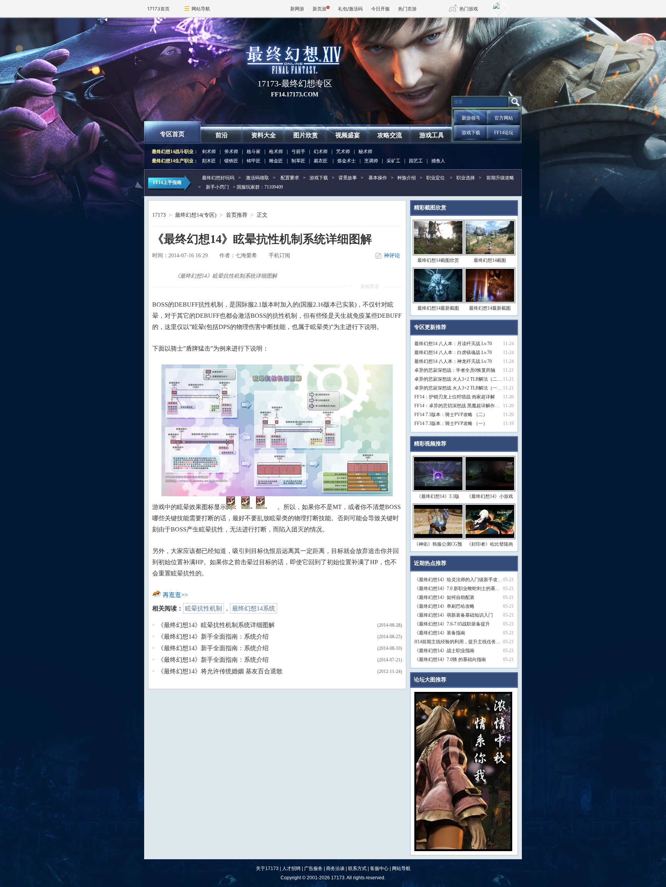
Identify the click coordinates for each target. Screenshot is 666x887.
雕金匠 (276, 161)
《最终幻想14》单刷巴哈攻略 (444, 606)
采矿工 (393, 161)
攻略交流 (389, 135)
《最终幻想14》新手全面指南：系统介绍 (213, 636)
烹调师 (371, 161)
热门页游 (407, 9)
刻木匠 (209, 161)
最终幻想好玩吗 (218, 177)
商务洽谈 (335, 868)
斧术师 (231, 151)
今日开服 (380, 9)
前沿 (221, 135)
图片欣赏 (305, 135)
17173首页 (158, 9)
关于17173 (267, 868)
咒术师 (343, 151)
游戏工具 (431, 135)
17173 (159, 215)
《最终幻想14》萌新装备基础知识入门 (453, 615)
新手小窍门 (217, 187)
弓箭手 (298, 151)
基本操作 (377, 177)
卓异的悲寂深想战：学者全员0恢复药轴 (454, 370)
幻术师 (321, 151)
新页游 (319, 9)
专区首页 (172, 134)
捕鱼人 (438, 161)
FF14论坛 (503, 132)
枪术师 (276, 151)
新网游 (297, 9)
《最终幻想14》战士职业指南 (444, 650)
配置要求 (290, 177)
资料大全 (263, 135)
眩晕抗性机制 (203, 608)
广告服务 (313, 868)
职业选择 (465, 177)
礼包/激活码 (350, 9)
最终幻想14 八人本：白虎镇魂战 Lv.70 (453, 352)
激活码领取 (257, 177)
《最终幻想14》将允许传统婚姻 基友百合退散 (220, 671)
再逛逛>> (175, 595)
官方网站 (503, 118)
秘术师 (365, 151)
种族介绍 (406, 177)
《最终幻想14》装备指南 (439, 633)
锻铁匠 (231, 161)
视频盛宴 (347, 135)
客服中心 (379, 868)
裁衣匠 (321, 161)
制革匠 (298, 161)
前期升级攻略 (500, 177)
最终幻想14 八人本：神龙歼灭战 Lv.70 (453, 361)
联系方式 (357, 868)
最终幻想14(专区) (196, 215)
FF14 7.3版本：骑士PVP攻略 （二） (451, 414)
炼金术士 (346, 161)
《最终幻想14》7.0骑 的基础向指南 (450, 659)
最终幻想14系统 (253, 608)
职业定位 (435, 177)
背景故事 (347, 177)
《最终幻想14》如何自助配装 (444, 597)
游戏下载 (471, 132)
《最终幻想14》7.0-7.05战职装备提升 (452, 624)
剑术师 (209, 151)
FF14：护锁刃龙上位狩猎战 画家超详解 (454, 397)
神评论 (392, 255)
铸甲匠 (254, 161)
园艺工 (416, 161)
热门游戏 (468, 9)
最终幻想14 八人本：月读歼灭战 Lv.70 (453, 343)
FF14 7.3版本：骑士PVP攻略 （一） (451, 423)
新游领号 (471, 118)
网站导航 (201, 9)
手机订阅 (279, 255)
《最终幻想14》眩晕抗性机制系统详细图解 (216, 625)
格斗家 (254, 151)
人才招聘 (291, 868)
